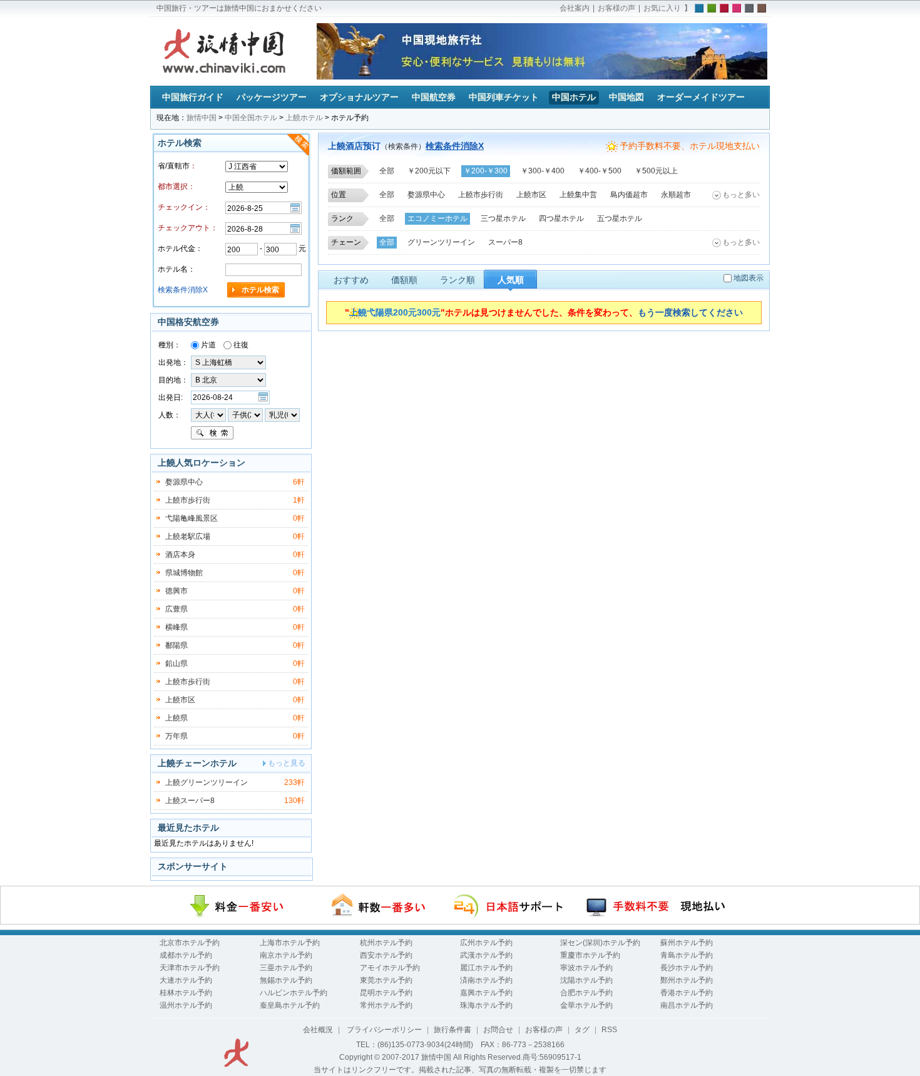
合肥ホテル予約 (586, 992)
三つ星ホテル (503, 218)
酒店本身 (180, 554)
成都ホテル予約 (186, 955)
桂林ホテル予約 (186, 992)
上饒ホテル (304, 117)
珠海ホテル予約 (486, 1005)
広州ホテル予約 (486, 942)
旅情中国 (202, 117)
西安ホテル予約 (386, 955)
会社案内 (575, 8)
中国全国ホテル (251, 117)
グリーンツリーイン (441, 242)
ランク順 (457, 280)
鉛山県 (176, 663)
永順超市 (676, 194)
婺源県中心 (426, 194)
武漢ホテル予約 (486, 955)
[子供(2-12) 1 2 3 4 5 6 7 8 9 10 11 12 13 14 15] (246, 414)
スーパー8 (505, 242)
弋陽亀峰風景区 (191, 518)
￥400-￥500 (599, 171)
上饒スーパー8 (190, 800)
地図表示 (748, 278)
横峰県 (176, 627)
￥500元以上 (656, 171)
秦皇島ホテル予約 (290, 1005)
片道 (207, 345)
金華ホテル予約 (586, 1005)
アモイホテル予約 (390, 967)
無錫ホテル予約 (286, 980)
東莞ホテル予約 (386, 980)
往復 (240, 345)
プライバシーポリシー (383, 1029)
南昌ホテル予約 (686, 1005)
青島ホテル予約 (686, 955)
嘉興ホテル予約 (486, 992)
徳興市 (176, 591)
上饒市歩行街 (480, 194)
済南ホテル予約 (486, 980)
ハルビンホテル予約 (293, 992)
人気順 (511, 280)
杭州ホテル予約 (386, 942)
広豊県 (176, 609)
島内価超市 (629, 194)
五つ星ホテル (619, 218)
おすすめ (351, 280)
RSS (609, 1029)
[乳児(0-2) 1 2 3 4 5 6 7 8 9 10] (282, 414)
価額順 (404, 280)
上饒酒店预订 (354, 146)
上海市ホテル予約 (290, 942)
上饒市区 (531, 194)
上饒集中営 (578, 194)
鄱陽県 (176, 645)
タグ (582, 1029)
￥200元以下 (429, 171)
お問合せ (498, 1029)
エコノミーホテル (437, 218)
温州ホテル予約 (186, 1005)
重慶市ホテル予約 (590, 955)
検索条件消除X (455, 146)
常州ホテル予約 (386, 1005)
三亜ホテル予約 (286, 967)
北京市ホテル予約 (190, 942)
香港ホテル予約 (686, 992)
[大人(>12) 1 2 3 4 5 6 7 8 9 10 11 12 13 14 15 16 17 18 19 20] (208, 414)
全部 (386, 171)
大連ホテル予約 (186, 980)
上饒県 (176, 718)
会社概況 (318, 1029)
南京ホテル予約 (286, 955)
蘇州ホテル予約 (686, 942)
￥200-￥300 (486, 171)
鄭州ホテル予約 (686, 980)
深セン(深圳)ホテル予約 (600, 942)
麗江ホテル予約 (486, 967)
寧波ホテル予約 (586, 967)
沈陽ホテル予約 (586, 980)
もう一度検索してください (690, 312)
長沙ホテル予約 (686, 967)
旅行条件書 (452, 1029)
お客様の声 (616, 8)
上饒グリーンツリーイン (206, 782)
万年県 (176, 736)
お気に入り (662, 8)
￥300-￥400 (543, 171)
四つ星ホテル (561, 218)
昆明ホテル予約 (386, 992)
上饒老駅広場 (187, 536)
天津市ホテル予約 (190, 967)
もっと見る (286, 763)
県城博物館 (184, 572)
